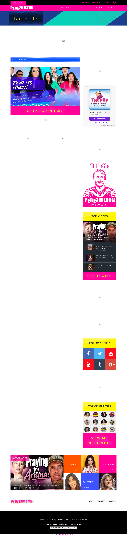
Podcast (112, 8)
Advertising (51, 519)
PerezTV (59, 8)
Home (14, 60)
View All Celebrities (99, 440)
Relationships (72, 8)
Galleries (112, 501)
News (91, 501)
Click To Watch (99, 276)
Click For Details (45, 111)
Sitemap (75, 519)
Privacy (61, 519)
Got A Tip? (18, 2)
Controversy (87, 8)
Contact (83, 519)
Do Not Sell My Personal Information (63, 528)
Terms (67, 519)
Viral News (100, 8)
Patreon (49, 8)
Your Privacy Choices (65, 535)
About (42, 519)
